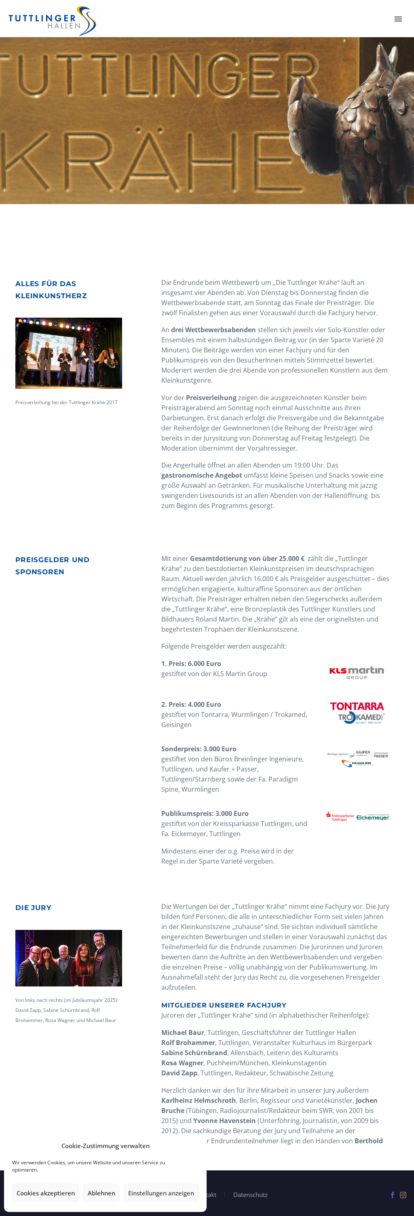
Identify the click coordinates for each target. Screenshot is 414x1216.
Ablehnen (101, 1193)
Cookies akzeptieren (46, 1193)
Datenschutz (250, 1195)
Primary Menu (398, 19)
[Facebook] (392, 1195)
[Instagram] (403, 1195)
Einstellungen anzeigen (161, 1193)
